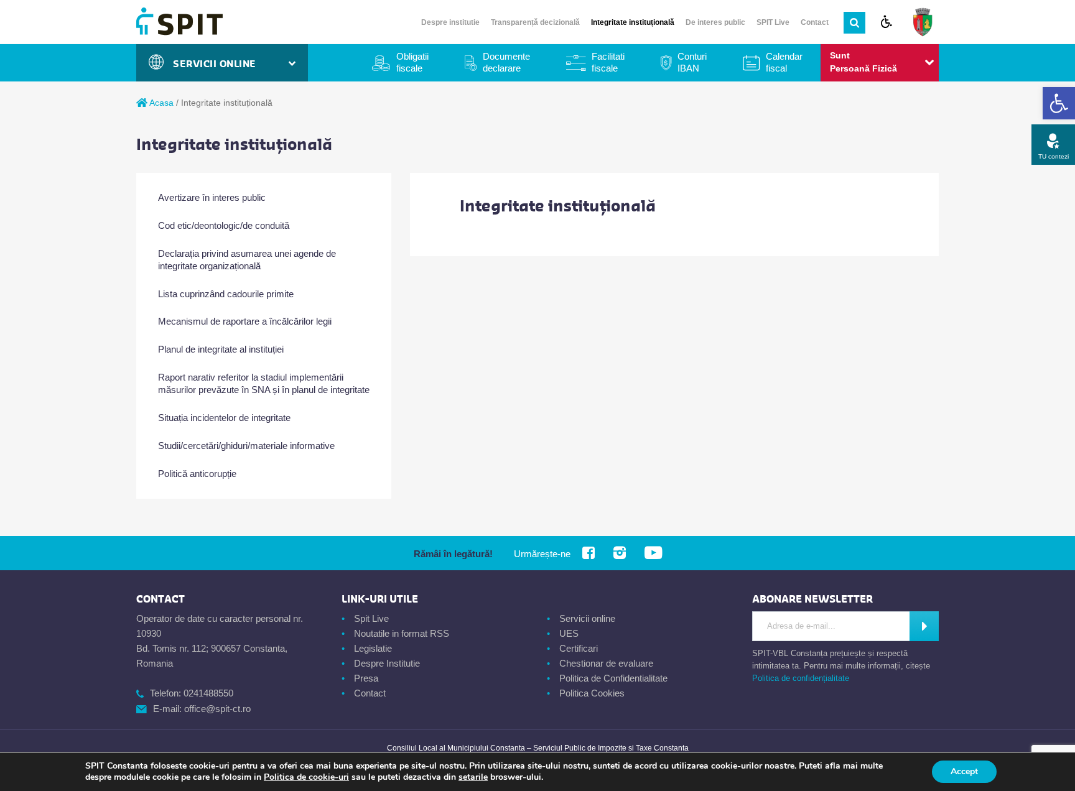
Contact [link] (815, 22)
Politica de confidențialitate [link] (800, 678)
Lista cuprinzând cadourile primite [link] (226, 294)
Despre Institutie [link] (387, 663)
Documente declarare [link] (506, 62)
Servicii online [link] (587, 618)
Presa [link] (366, 678)
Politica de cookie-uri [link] (306, 777)
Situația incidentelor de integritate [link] (224, 417)
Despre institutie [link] (450, 22)
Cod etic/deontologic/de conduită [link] (223, 225)
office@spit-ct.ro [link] (217, 708)
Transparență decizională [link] (535, 22)
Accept (964, 771)
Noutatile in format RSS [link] (401, 633)
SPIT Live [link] (772, 22)
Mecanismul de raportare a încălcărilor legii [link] (245, 321)
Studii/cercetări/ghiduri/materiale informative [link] (246, 445)
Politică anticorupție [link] (197, 473)
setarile (473, 777)
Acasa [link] (160, 103)
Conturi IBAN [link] (692, 62)
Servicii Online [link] (217, 64)
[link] (1059, 103)
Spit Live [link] (371, 618)
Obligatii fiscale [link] (412, 62)
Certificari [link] (578, 648)
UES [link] (569, 633)
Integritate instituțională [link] (632, 22)
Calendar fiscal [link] (784, 62)
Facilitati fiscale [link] (608, 62)
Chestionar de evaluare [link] (606, 663)
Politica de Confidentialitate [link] (613, 678)
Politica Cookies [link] (592, 693)
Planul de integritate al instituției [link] (221, 349)
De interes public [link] (715, 22)
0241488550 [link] (208, 693)
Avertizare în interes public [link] (212, 197)
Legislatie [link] (373, 648)
